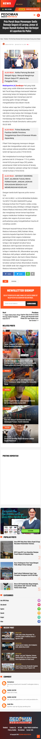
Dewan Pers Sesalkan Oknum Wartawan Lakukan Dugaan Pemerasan (19, 440)
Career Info (29, 730)
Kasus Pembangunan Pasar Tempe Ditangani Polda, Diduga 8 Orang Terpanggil (26, 564)
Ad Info (20, 728)
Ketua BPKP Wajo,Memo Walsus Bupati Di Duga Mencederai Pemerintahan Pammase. (27, 543)
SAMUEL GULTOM (11, 690)
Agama (2, 609)
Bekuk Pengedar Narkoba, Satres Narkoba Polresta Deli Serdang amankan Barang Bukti (19, 402)
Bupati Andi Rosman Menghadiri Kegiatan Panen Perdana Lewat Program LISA (26, 667)
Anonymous (10, 682)
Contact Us (13, 728)
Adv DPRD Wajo (4, 600)
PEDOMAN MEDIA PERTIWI (25, 734)
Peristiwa (13, 281)
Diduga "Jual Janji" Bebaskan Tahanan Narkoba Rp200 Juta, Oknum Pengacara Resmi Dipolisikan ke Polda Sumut (26, 657)
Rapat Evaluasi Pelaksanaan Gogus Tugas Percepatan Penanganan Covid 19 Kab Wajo (26, 574)
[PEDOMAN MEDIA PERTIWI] (20, 723)
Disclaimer (21, 730)
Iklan (1, 621)
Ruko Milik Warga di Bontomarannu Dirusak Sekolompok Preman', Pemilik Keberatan (17, 421)
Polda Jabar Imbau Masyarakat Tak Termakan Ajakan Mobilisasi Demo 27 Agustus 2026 (25, 636)
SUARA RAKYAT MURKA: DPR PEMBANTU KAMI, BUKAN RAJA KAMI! (26, 646)
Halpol (2, 617)
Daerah (2, 613)
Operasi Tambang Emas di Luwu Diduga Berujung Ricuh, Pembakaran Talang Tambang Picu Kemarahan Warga (20, 382)
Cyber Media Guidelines (31, 728)
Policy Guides (12, 730)
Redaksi (5, 728)
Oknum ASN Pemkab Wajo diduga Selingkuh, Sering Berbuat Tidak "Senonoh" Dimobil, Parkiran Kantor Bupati (26, 586)
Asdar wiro (10, 704)
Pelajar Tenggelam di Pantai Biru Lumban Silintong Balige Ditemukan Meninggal (19, 345)
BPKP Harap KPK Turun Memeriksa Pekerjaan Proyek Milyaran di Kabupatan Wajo (26, 553)
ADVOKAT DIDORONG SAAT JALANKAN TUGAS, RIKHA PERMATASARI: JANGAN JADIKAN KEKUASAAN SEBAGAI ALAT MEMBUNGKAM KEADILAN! (18, 181)
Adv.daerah (3, 605)
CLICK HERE (30, 531)
